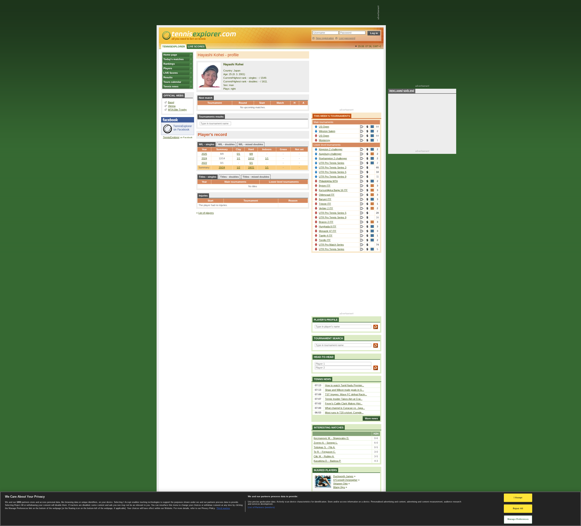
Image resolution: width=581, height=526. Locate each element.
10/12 (251, 158)
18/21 (251, 167)
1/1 (266, 167)
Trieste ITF (325, 203)
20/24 (222, 167)
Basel (171, 102)
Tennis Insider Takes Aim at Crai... (343, 399)
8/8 (251, 153)
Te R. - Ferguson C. (325, 451)
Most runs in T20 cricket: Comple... (344, 412)
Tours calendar (172, 82)
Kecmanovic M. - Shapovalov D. (331, 438)
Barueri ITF (325, 199)
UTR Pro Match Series (331, 244)
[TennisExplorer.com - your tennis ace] (199, 35)
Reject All (518, 508)
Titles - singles (207, 176)
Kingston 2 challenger (330, 149)
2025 (204, 153)
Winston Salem (327, 131)
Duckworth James (343, 476)
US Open (324, 126)
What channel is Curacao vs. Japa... (345, 408)
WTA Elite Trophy (177, 109)
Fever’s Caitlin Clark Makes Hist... (343, 403)
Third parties (223, 508)
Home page (170, 54)
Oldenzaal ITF (327, 194)
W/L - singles (206, 144)
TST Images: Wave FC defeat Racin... (346, 394)
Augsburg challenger (330, 153)
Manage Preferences (518, 519)
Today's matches (173, 59)
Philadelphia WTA (328, 181)
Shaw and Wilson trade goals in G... (344, 389)
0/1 (238, 153)
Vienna (171, 106)
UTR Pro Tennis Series (331, 163)
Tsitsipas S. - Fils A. (324, 447)
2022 (204, 163)
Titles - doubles (229, 176)
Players (167, 68)
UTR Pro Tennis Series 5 (332, 172)
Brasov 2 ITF (326, 222)
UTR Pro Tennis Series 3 (332, 167)
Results (167, 77)
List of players (206, 212)
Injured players (325, 470)
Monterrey (324, 140)
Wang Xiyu (339, 487)
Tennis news (170, 86)
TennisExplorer (171, 137)
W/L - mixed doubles (251, 144)
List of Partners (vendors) (261, 507)
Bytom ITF (324, 185)
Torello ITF (325, 240)
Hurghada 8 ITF (327, 226)
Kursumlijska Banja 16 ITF (333, 190)
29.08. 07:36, (369, 46)
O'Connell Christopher (345, 480)
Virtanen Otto (340, 483)
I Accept (518, 498)
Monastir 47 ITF (327, 231)
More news (371, 418)
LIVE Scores (170, 72)
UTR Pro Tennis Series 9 (332, 176)
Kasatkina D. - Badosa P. (327, 461)
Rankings (169, 63)
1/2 (238, 167)
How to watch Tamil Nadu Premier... (344, 385)
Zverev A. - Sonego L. (326, 442)
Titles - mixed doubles (256, 176)
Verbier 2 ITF (326, 208)
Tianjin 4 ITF (325, 235)
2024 (204, 158)
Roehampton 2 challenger (333, 158)
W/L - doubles (226, 144)
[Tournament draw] (362, 127)
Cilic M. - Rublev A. (324, 456)
